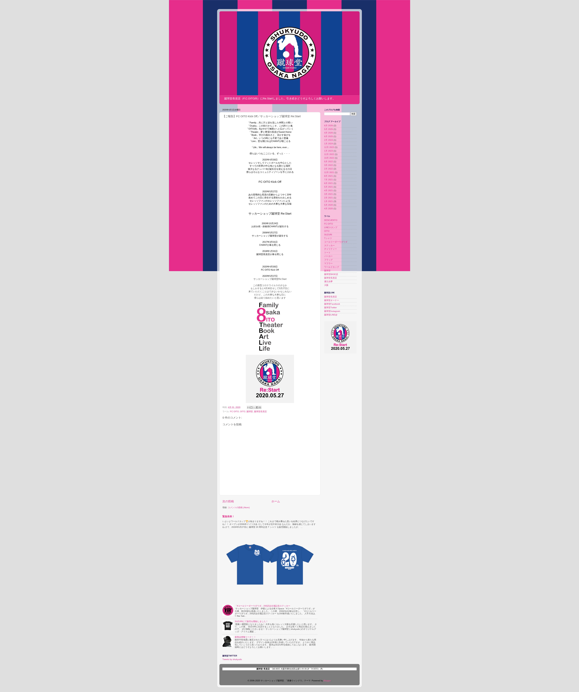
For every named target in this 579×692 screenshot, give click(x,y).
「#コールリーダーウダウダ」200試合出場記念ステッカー (262, 606)
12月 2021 (329, 172)
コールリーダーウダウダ (335, 242)
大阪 (326, 285)
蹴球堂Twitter (330, 307)
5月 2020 (328, 205)
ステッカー (329, 245)
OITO (242, 411)
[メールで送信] (248, 407)
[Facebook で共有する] (257, 407)
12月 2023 (329, 147)
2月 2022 (328, 169)
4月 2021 (328, 190)
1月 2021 (328, 201)
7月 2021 (328, 180)
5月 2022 (328, 161)
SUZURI (328, 235)
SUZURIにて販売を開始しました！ (251, 621)
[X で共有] (254, 407)
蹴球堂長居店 (260, 411)
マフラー (328, 263)
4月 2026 (328, 133)
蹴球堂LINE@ (330, 315)
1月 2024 (328, 144)
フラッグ (328, 260)
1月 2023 (328, 151)
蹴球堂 (250, 411)
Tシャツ (328, 238)
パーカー (328, 256)
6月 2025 (328, 136)
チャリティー (330, 249)
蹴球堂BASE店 (331, 274)
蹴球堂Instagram (332, 311)
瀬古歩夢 (328, 281)
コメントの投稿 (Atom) (239, 507)
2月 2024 (328, 140)
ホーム (275, 501)
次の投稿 (228, 501)
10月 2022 (329, 158)
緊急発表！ (228, 516)
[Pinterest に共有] (259, 407)
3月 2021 (328, 194)
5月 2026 (328, 129)
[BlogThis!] (251, 407)
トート (327, 252)
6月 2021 (328, 183)
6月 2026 (328, 125)
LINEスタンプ (330, 227)
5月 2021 (328, 187)
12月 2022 (329, 154)
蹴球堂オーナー (331, 300)
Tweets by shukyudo (232, 659)
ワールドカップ (331, 267)
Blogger (327, 680)
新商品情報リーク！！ (245, 637)
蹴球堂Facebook (332, 304)
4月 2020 (328, 208)
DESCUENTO (330, 220)
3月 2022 (328, 165)
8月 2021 (328, 176)
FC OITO (234, 411)
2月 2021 (328, 198)
